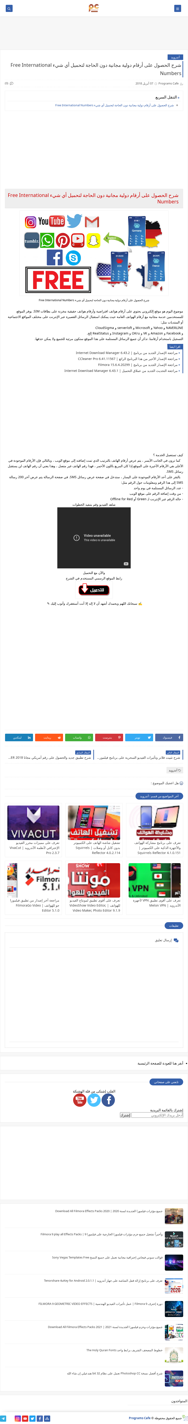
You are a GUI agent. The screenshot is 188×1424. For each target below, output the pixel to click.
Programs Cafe (140, 1418)
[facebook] (40, 1419)
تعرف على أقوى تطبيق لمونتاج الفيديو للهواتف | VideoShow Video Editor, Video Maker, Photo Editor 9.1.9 (94, 905)
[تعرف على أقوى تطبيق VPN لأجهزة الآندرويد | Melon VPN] (155, 880)
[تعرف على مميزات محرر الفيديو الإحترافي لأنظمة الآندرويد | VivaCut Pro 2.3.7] (33, 823)
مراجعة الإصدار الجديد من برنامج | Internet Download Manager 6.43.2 (127, 353)
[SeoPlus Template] (185, 1418)
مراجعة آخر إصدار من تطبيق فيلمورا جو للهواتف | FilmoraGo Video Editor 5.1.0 (34, 905)
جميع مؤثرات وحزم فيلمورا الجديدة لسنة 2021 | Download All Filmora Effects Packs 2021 (105, 1327)
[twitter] (32, 1419)
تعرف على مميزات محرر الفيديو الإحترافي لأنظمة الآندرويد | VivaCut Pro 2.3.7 (34, 847)
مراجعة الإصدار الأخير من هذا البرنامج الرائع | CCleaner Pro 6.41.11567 (128, 359)
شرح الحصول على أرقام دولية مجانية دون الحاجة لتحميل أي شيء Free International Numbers (114, 105)
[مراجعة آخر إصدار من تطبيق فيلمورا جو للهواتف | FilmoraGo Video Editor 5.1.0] (33, 880)
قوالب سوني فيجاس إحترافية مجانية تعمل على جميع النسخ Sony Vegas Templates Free (107, 1257)
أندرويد (175, 57)
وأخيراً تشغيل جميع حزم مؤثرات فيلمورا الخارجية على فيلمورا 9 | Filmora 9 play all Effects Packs (102, 1234)
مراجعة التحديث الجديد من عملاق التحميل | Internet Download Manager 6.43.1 (121, 370)
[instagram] (18, 1419)
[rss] (10, 1419)
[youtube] (25, 1419)
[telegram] (3, 1419)
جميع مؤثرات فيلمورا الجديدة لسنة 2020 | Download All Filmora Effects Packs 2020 (109, 1211)
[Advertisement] (93, 146)
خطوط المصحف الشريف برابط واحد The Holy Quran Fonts (124, 1350)
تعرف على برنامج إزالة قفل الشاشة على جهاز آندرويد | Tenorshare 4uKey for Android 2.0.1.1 (103, 1280)
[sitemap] (47, 1419)
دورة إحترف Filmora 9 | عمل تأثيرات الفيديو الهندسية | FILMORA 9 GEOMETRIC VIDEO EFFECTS (101, 1304)
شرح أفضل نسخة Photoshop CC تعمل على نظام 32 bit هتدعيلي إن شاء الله (115, 1373)
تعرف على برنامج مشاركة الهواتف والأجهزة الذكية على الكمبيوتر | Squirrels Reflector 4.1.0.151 (157, 847)
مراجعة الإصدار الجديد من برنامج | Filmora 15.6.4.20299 (138, 364)
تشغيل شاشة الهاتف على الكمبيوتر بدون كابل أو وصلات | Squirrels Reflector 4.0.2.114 (97, 847)
